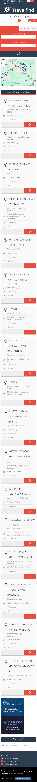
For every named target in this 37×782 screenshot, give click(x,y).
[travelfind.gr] (19, 13)
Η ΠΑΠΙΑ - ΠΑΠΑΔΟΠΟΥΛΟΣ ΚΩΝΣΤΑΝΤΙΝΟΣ (16, 345)
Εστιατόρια (11, 143)
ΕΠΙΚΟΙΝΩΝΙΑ (11, 1)
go (29, 124)
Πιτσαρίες (10, 115)
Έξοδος (18, 115)
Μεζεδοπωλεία (18, 214)
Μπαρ (17, 359)
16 (6, 624)
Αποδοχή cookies (23, 778)
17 (6, 661)
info (19, 20)
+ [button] (3, 61)
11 (6, 451)
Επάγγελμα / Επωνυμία (19, 34)
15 (6, 584)
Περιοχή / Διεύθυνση (19, 42)
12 (6, 489)
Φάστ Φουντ (24, 359)
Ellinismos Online (8, 3)
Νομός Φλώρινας (11, 759)
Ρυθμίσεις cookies (7, 778)
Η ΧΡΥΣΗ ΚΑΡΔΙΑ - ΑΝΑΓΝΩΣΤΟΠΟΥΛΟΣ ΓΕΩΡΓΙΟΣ (19, 416)
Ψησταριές (18, 533)
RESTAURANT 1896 (18, 133)
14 (6, 552)
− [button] (3, 64)
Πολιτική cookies (16, 773)
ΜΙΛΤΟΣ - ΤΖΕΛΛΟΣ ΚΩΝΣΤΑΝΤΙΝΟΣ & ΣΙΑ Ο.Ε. (19, 456)
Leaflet (23, 85)
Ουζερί (9, 214)
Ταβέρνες (10, 177)
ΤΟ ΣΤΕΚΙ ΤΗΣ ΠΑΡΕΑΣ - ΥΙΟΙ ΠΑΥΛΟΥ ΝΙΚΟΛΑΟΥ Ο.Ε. (20, 666)
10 (6, 411)
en (28, 1)
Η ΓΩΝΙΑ (13, 309)
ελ (32, 1)
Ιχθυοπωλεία (12, 216)
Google (34, 85)
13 (6, 519)
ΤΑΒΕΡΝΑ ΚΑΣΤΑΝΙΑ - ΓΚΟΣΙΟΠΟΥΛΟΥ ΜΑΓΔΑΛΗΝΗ (19, 589)
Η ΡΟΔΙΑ (13, 382)
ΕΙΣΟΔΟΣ (21, 1)
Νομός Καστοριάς (20, 16)
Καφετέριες (11, 317)
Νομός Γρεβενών (11, 764)
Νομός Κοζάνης (10, 761)
